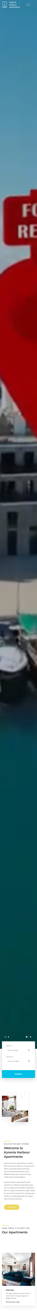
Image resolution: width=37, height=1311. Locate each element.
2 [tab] (8, 1036)
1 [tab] (5, 1036)
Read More (11, 1207)
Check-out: (10, 1057)
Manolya (10, 1290)
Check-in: (9, 1046)
